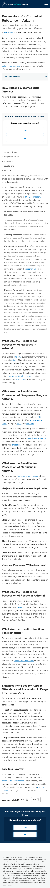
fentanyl (19, 376)
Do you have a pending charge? (25, 123)
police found (30, 268)
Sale (4, 66)
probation (16, 444)
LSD (39, 417)
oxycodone (20, 379)
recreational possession (27, 476)
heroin (11, 376)
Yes (25, 130)
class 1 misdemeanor (36, 438)
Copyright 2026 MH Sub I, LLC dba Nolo (19, 857)
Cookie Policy (23, 883)
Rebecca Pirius (8, 32)
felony (18, 356)
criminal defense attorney (13, 780)
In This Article (12, 76)
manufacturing (13, 66)
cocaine (27, 376)
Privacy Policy (13, 883)
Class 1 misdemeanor (24, 660)
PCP (19, 423)
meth (4, 423)
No (25, 138)
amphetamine (36, 420)
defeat (20, 607)
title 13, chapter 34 (34, 196)
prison (14, 360)
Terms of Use (30, 880)
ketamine (30, 423)
